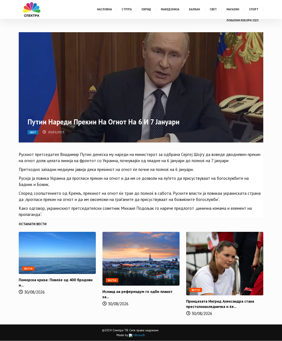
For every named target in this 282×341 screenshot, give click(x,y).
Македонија (170, 9)
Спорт (253, 9)
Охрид (146, 9)
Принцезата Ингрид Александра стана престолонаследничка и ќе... (220, 304)
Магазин (232, 9)
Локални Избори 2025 (242, 20)
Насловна (104, 9)
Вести (28, 268)
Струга (127, 9)
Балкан (194, 9)
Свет (213, 9)
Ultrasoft (138, 335)
